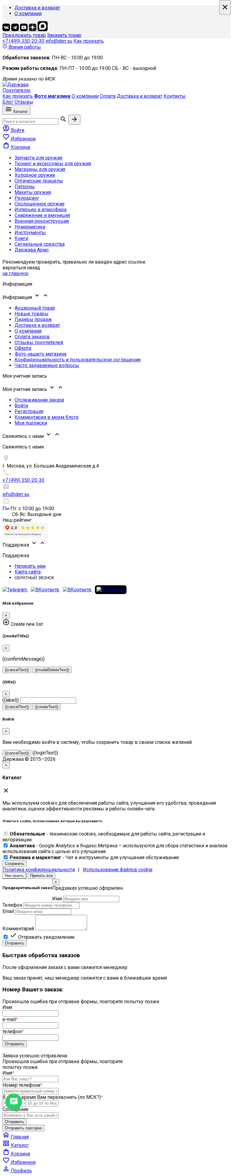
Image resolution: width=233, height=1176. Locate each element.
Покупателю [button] (16, 90)
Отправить (14, 943)
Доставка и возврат (37, 8)
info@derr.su (59, 41)
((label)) (10, 700)
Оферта (23, 348)
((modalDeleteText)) (52, 670)
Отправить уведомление (42, 937)
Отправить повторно (23, 1128)
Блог (7, 102)
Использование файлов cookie (118, 869)
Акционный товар (35, 308)
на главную (15, 273)
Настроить (14, 875)
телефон (13, 1031)
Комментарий (18, 928)
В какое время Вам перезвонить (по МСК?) (52, 1097)
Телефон (12, 905)
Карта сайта (28, 572)
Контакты (175, 96)
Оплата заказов (32, 337)
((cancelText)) (17, 670)
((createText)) (46, 707)
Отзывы (24, 102)
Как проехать (88, 41)
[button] (116, 296)
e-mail (10, 1019)
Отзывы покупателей (39, 342)
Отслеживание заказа (39, 400)
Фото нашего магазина (40, 354)
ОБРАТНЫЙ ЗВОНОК (34, 578)
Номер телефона (22, 1085)
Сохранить (14, 863)
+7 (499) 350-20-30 (23, 41)
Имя (57, 899)
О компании (28, 13)
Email (8, 911)
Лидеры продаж (33, 319)
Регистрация (29, 411)
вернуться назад (21, 268)
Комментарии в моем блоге (47, 417)
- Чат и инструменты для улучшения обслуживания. (95, 857)
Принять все (41, 875)
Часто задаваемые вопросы (47, 365)
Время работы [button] (21, 47)
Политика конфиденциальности (38, 869)
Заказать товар (64, 35)
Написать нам (30, 566)
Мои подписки (31, 423)
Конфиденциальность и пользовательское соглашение (78, 360)
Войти (21, 406)
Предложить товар (24, 35)
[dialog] (116, 912)
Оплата (108, 96)
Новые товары (32, 314)
